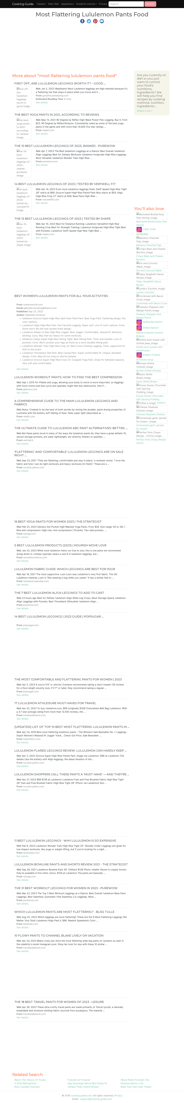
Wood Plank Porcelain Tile (135, 1079)
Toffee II (161, 402)
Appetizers (67, 4)
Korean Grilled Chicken (148, 370)
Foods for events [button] (85, 4)
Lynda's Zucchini (145, 292)
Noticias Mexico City (132, 1083)
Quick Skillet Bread (146, 381)
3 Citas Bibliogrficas (25, 1083)
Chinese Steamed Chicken (150, 414)
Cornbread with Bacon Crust (151, 303)
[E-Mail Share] (102, 20)
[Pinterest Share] (95, 20)
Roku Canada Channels (27, 1086)
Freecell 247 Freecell (79, 1079)
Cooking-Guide (22, 4)
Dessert (41, 4)
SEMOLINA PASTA (152, 321)
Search (150, 4)
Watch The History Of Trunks (30, 1079)
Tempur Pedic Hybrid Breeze (83, 1086)
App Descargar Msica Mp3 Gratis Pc (87, 1083)
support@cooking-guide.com (96, 1099)
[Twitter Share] (89, 20)
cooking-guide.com (81, 1095)
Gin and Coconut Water (149, 270)
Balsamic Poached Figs (148, 245)
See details (42, 102)
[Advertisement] (92, 46)
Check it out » (144, 110)
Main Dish (53, 4)
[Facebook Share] (82, 20)
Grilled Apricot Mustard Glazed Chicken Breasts (149, 331)
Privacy (103, 4)
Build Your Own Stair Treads (136, 1086)
